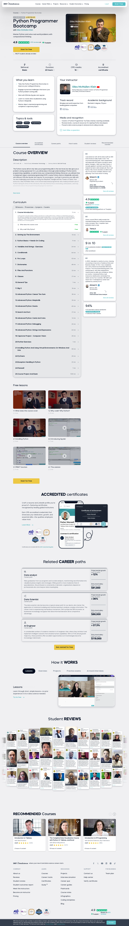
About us (16, 873)
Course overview (22, 143)
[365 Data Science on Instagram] (111, 863)
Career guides (66, 885)
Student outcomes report (23, 885)
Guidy (44, 885)
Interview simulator (68, 877)
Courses (38, 4)
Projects (55, 4)
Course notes (66, 892)
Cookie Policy (61, 924)
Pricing (87, 4)
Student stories (19, 881)
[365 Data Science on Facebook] (94, 863)
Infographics (65, 896)
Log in (107, 4)
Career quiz (65, 881)
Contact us (88, 873)
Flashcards (65, 888)
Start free (119, 4)
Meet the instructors (21, 888)
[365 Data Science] (11, 4)
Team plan (110, 873)
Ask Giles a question (71, 130)
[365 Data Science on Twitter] (98, 863)
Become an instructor (21, 892)
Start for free (26, 49)
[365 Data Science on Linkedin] (106, 863)
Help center (88, 877)
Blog (62, 904)
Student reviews (90, 143)
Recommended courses (107, 143)
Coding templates (68, 900)
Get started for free (64, 647)
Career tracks (47, 877)
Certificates (46, 881)
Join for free (64, 799)
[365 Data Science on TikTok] (115, 863)
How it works (73, 143)
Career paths (56, 143)
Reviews (16, 877)
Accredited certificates (39, 143)
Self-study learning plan (46, 547)
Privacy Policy (50, 924)
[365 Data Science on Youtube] (102, 863)
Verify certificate (90, 881)
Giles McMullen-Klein (25, 30)
